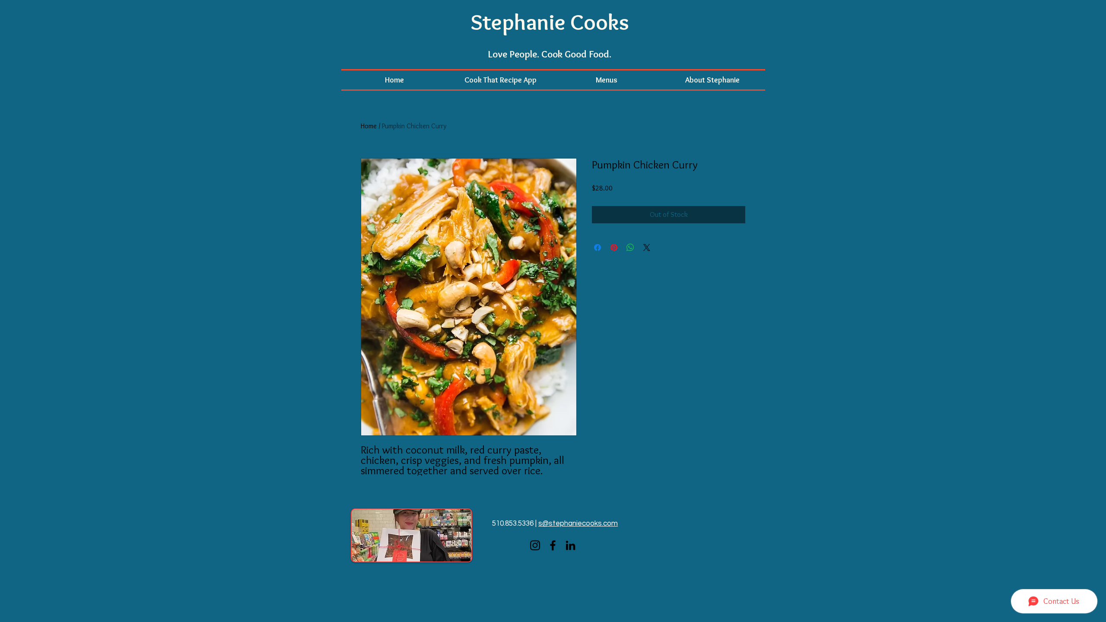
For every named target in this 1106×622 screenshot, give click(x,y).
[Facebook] (552, 545)
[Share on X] (647, 247)
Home (369, 126)
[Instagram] (535, 545)
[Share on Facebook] (597, 247)
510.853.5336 (513, 523)
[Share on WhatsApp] (630, 247)
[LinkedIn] (570, 545)
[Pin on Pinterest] (614, 247)
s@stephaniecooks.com (578, 523)
